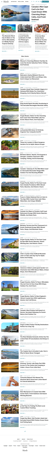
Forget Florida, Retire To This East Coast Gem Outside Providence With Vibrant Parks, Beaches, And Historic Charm (33, 185)
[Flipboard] (36, 1)
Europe (21, 101)
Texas (21, 280)
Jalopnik (10, 445)
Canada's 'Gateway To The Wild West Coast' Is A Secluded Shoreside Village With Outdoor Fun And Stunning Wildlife (34, 170)
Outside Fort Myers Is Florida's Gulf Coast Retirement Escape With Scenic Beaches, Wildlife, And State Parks (33, 213)
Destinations (14, 1)
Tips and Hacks (38, 34)
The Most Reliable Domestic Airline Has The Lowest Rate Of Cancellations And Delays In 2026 (34, 339)
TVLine (14, 445)
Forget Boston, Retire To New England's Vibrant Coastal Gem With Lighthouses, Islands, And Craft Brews (33, 298)
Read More (33, 21)
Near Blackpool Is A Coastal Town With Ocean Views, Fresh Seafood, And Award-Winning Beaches (33, 393)
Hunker (36, 445)
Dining (21, 404)
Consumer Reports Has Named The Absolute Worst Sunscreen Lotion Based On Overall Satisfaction (33, 379)
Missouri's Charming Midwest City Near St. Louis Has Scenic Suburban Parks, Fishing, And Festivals (34, 63)
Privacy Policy (30, 439)
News (21, 335)
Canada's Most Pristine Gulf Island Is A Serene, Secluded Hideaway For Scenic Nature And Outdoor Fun (33, 312)
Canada (32, 4)
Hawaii (3, 34)
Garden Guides (24, 445)
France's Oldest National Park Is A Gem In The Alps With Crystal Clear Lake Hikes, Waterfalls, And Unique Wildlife (33, 199)
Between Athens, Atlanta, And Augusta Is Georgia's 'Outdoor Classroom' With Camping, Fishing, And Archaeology (33, 156)
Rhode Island (22, 181)
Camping (21, 128)
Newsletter (45, 1)
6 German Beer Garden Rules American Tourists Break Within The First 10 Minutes (41, 40)
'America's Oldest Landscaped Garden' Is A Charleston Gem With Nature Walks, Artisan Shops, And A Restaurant (34, 270)
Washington (22, 223)
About (18, 439)
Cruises (26, 1)
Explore (18, 445)
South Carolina (23, 266)
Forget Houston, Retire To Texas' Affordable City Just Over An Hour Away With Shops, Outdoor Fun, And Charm (34, 284)
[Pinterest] (33, 1)
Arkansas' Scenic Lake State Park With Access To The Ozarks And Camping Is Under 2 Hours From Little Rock (32, 365)
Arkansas (22, 361)
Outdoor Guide (42, 445)
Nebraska (22, 73)
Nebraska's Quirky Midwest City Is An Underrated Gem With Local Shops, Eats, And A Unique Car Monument (33, 77)
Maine (21, 294)
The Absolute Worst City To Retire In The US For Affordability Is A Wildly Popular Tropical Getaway (8, 39)
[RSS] (40, 1)
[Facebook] (31, 1)
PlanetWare (25, 447)
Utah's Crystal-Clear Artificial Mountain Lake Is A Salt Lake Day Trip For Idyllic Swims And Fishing (33, 255)
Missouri (22, 59)
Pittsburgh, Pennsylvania (23, 34)
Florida (21, 209)
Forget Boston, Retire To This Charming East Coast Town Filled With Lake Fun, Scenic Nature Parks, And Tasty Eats (33, 117)
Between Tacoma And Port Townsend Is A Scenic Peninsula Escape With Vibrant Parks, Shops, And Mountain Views (33, 227)
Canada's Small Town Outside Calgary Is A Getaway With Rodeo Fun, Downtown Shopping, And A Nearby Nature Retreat (33, 91)
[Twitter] (35, 1)
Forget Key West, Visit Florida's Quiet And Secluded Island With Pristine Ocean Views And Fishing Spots (34, 420)
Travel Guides (21, 1)
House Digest (31, 445)
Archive (23, 439)
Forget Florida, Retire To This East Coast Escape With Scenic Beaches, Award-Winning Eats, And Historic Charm (33, 241)
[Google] (38, 1)
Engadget (5, 445)
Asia (21, 349)
